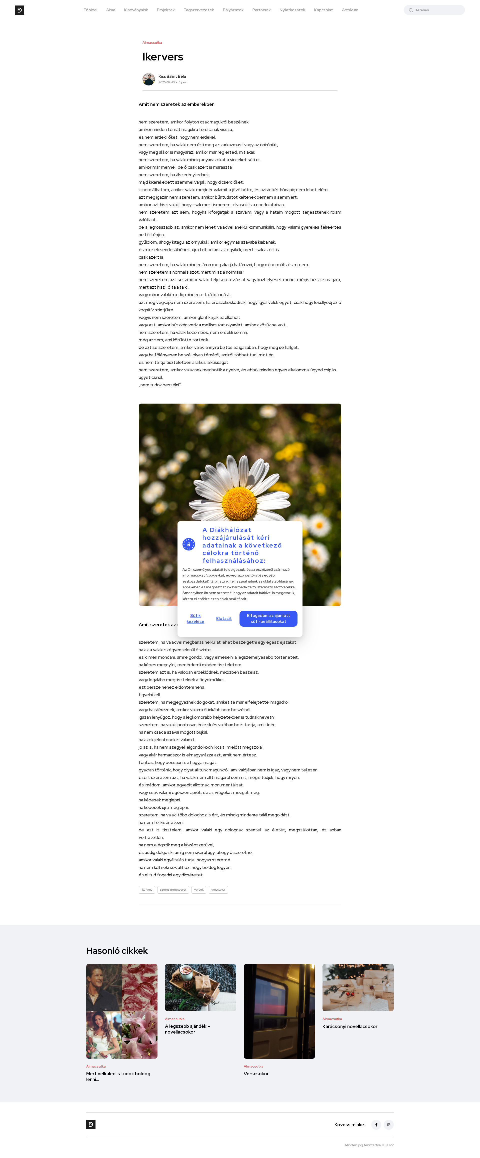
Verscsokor (256, 1074)
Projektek (166, 9)
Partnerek (261, 9)
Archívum (350, 9)
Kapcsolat (323, 9)
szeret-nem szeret (173, 890)
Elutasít (224, 618)
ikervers (147, 890)
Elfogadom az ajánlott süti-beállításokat (268, 618)
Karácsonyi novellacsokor (350, 1026)
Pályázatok (233, 9)
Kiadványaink (136, 9)
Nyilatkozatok (292, 9)
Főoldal (90, 9)
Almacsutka (96, 1066)
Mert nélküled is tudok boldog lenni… (118, 1076)
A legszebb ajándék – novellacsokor (187, 1029)
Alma (110, 9)
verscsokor (218, 890)
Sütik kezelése (195, 618)
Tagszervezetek (199, 9)
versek (199, 890)
